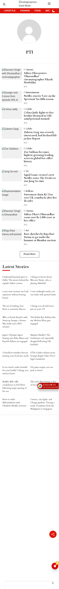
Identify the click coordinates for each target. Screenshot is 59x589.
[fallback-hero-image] (13, 78)
